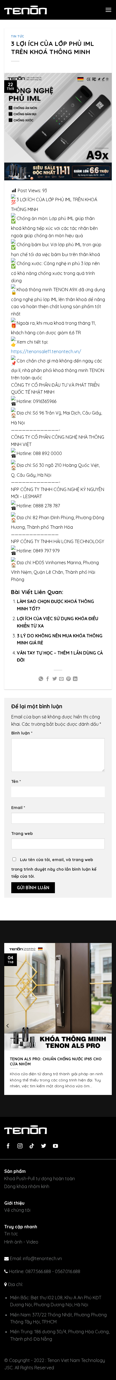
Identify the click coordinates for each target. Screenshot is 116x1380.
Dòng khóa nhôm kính (26, 1186)
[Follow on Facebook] (10, 1146)
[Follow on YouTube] (57, 1146)
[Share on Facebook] (47, 679)
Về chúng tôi (17, 1210)
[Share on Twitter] (54, 679)
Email (18, 807)
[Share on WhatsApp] (41, 679)
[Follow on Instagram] (22, 1146)
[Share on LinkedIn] (75, 679)
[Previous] (8, 1025)
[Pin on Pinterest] (68, 679)
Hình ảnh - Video (21, 1242)
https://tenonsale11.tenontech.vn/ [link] (46, 351)
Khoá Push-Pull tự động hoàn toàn (39, 1178)
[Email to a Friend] (61, 679)
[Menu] (108, 10)
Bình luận (21, 733)
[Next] (108, 1025)
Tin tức (17, 36)
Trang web (22, 833)
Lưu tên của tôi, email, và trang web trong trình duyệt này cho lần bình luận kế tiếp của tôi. (53, 868)
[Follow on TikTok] (34, 1146)
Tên (16, 781)
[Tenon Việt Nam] (32, 10)
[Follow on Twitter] (45, 1146)
